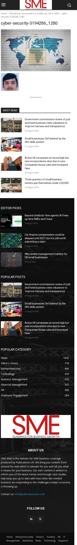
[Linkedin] (31, 519)
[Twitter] (40, 519)
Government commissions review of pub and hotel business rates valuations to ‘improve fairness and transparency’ (47, 123)
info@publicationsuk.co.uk (30, 494)
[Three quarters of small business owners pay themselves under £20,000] (11, 185)
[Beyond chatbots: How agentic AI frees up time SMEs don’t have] (11, 221)
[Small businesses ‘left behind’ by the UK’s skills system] (11, 144)
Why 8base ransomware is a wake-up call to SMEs (34, 13)
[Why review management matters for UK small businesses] (11, 259)
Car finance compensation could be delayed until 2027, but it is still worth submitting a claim (45, 238)
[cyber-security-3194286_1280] (36, 50)
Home (4, 13)
